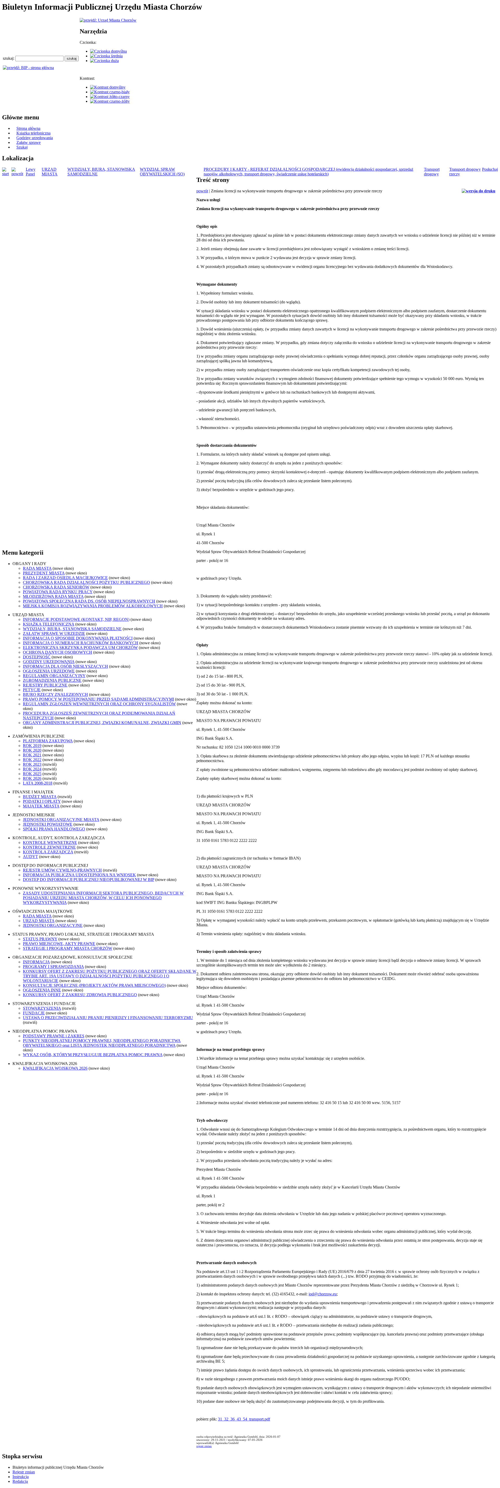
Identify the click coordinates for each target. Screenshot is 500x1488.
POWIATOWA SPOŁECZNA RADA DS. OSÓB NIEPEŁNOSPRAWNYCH (89, 601)
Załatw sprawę (28, 142)
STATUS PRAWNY (40, 939)
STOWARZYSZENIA (42, 1008)
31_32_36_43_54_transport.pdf (244, 1419)
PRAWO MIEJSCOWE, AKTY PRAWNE (59, 943)
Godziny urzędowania (34, 138)
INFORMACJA (36, 962)
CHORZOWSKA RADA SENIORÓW (56, 587)
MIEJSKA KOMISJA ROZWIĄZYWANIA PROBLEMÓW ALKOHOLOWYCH (93, 606)
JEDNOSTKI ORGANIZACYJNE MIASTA (61, 819)
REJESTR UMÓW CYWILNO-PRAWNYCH (62, 870)
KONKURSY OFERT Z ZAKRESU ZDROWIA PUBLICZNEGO (80, 995)
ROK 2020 (32, 750)
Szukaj (22, 147)
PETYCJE (32, 690)
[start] (6, 174)
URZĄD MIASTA (50, 171)
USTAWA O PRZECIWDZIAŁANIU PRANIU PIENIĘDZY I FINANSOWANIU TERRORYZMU (108, 1017)
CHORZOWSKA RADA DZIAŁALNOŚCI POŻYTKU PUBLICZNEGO (86, 582)
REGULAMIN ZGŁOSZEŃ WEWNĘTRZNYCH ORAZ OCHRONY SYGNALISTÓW (99, 704)
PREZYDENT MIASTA (44, 573)
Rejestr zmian (23, 1472)
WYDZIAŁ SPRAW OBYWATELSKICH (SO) (162, 171)
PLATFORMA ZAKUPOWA (48, 741)
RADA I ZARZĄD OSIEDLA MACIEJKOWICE (65, 577)
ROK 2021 (32, 755)
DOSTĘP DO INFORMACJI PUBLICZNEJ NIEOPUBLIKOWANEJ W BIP (88, 879)
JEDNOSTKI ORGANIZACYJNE (53, 925)
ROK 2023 (32, 764)
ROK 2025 (32, 773)
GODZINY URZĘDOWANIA (48, 661)
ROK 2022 (32, 759)
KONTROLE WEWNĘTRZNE (50, 842)
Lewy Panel (30, 171)
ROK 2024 (32, 769)
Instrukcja (20, 1476)
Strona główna (28, 128)
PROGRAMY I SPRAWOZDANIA (53, 966)
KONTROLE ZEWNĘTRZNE (49, 847)
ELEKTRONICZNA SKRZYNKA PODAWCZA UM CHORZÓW (80, 647)
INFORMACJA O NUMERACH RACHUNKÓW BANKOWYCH (80, 643)
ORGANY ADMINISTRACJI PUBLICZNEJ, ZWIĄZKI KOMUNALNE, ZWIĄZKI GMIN (102, 722)
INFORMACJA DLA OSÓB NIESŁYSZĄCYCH (65, 666)
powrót (202, 191)
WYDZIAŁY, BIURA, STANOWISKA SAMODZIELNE (72, 629)
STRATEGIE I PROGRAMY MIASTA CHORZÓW (67, 948)
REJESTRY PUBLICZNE (45, 685)
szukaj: (9, 58)
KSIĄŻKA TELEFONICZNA (48, 624)
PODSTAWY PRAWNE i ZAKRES (53, 1036)
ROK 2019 (32, 745)
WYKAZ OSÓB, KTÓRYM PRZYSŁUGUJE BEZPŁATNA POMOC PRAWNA (92, 1054)
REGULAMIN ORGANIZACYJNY (54, 675)
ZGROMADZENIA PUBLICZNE (52, 680)
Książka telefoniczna (33, 133)
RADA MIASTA (37, 568)
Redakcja (20, 1481)
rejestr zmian (204, 1446)
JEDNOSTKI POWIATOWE (47, 824)
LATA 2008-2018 (37, 783)
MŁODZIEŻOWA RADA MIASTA (53, 596)
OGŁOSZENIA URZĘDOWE (49, 671)
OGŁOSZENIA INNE (42, 990)
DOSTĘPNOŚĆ (37, 657)
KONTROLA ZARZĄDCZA (48, 852)
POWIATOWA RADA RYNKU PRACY (57, 592)
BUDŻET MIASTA (40, 796)
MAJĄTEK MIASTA (41, 806)
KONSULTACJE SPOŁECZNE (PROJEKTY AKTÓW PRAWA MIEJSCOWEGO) (94, 985)
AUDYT (30, 856)
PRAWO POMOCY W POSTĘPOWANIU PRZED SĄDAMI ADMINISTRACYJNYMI (98, 699)
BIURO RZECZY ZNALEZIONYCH (55, 694)
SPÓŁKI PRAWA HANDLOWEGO (54, 829)
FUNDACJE (34, 1013)
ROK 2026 (32, 778)
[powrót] (18, 174)
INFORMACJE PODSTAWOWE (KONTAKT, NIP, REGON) (76, 619)
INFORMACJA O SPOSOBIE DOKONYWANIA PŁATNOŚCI (78, 638)
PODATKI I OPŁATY (42, 801)
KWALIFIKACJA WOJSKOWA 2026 (55, 1068)
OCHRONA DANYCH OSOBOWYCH (57, 652)
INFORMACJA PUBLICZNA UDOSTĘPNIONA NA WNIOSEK (79, 875)
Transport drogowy (432, 171)
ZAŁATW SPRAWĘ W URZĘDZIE (54, 633)
